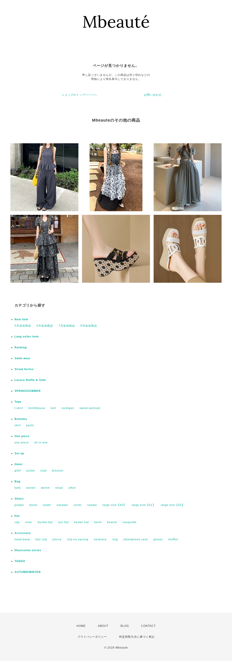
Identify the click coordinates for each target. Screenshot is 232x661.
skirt (17, 425)
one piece (21, 442)
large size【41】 (143, 505)
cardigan (67, 408)
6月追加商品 (44, 325)
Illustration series (27, 550)
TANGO (19, 561)
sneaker (62, 505)
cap (17, 522)
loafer (47, 505)
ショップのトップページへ (79, 94)
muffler (173, 539)
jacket (30, 470)
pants (30, 425)
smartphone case (135, 539)
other (72, 487)
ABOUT (103, 625)
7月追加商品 (66, 325)
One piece (21, 436)
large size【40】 (114, 505)
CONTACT (148, 625)
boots (33, 505)
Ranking (20, 347)
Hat (17, 515)
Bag (17, 481)
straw (59, 487)
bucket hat (45, 522)
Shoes (19, 498)
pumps (19, 505)
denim (45, 487)
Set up (19, 453)
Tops (18, 401)
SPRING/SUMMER (27, 391)
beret (98, 522)
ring (115, 539)
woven (31, 487)
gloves (158, 539)
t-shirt (18, 408)
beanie (112, 522)
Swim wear (22, 358)
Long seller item (26, 336)
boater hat (81, 522)
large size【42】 (173, 505)
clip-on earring (77, 539)
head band (22, 539)
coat (43, 470)
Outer (18, 464)
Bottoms (20, 419)
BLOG (125, 625)
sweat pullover (90, 408)
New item (21, 319)
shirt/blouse (36, 408)
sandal (92, 505)
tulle (17, 487)
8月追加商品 (88, 325)
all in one (41, 442)
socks (78, 505)
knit (53, 408)
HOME (81, 625)
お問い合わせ (153, 94)
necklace (100, 539)
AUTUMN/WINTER (27, 572)
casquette (130, 522)
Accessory (22, 533)
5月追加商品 (22, 325)
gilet (17, 470)
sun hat (63, 522)
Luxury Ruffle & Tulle (30, 380)
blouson (57, 470)
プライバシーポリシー (92, 636)
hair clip (41, 539)
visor (28, 522)
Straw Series (24, 369)
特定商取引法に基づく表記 (137, 636)
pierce (57, 539)
